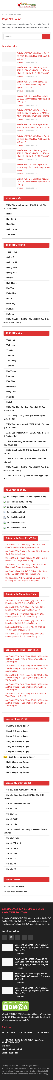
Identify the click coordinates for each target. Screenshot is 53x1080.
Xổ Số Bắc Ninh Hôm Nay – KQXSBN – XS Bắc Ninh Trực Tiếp (25, 207)
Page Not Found (15, 14)
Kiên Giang (11, 381)
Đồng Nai (10, 397)
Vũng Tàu (10, 340)
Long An (10, 376)
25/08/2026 (30, 105)
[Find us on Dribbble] (30, 937)
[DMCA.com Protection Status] (15, 1006)
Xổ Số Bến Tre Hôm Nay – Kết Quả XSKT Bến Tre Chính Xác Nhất (26, 434)
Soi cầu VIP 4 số (13, 843)
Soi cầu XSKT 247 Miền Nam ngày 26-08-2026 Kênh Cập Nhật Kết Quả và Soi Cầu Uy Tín (33, 99)
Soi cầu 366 (11, 814)
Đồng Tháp (11, 392)
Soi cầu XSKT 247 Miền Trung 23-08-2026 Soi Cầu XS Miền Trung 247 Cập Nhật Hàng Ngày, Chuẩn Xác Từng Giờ (26, 703)
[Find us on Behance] (24, 937)
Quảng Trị (10, 257)
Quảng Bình (11, 273)
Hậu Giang (11, 386)
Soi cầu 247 (11, 809)
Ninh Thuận (11, 283)
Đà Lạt (9, 402)
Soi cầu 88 (11, 864)
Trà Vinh (10, 350)
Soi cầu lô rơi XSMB (16, 522)
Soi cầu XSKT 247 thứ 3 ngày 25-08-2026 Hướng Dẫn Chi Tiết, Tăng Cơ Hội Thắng (33, 167)
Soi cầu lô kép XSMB (16, 517)
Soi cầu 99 (11, 869)
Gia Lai (9, 298)
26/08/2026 (30, 62)
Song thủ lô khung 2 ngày (17, 741)
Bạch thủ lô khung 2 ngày (17, 726)
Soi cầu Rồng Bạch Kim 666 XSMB (21, 790)
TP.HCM (10, 355)
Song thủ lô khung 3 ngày (17, 746)
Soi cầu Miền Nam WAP (14, 886)
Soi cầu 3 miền (12, 838)
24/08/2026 (30, 145)
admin (21, 62)
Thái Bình (10, 234)
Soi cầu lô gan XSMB (16, 512)
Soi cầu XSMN (25, 1032)
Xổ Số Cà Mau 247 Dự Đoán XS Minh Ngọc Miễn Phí (26, 477)
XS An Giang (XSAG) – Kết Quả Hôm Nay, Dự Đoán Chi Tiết (24, 417)
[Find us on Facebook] (4, 937)
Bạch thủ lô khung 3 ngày (17, 731)
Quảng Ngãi (11, 262)
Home (4, 14)
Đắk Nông (10, 303)
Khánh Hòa (11, 293)
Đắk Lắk (9, 309)
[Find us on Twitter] (11, 937)
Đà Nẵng (10, 314)
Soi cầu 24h (11, 824)
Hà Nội (9, 214)
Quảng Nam (11, 267)
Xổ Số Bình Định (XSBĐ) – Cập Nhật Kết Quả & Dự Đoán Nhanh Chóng (26, 321)
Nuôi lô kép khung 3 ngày (17, 767)
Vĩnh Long (10, 345)
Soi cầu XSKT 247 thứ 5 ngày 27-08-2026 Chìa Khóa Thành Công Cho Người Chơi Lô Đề (32, 85)
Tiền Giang (11, 361)
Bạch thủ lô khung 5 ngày (17, 736)
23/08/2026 (30, 188)
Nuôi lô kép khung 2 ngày (17, 762)
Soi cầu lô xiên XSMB (16, 528)
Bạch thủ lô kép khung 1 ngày (22, 757)
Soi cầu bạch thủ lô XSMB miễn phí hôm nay (26, 497)
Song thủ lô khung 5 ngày (17, 752)
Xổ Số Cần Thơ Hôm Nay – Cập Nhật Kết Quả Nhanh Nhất (24, 409)
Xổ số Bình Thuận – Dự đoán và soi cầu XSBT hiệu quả (25, 460)
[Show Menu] (3, 5)
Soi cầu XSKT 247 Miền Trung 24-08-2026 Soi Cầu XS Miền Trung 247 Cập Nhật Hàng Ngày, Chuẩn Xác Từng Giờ (26, 687)
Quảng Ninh (11, 229)
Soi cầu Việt (11, 853)
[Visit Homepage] (26, 5)
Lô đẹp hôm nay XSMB (17, 507)
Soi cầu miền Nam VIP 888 (18, 804)
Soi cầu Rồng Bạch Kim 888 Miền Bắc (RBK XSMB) (24, 797)
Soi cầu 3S (11, 859)
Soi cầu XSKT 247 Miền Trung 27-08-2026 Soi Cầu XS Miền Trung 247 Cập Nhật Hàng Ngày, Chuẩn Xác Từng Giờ (33, 70)
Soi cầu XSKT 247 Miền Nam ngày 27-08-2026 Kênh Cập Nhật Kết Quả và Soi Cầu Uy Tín (33, 56)
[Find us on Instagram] (17, 937)
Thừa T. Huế (11, 252)
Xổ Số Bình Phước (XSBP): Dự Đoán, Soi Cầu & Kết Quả (25, 451)
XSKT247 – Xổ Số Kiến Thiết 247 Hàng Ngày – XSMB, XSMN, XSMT (23, 1041)
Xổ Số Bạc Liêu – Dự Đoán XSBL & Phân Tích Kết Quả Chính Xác (26, 426)
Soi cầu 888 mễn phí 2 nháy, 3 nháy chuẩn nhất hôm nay (25, 831)
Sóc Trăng (11, 371)
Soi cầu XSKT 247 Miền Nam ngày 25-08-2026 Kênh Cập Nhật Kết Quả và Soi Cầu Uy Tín (33, 139)
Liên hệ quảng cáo (10, 1053)
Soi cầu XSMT (42, 1032)
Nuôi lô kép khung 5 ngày (17, 772)
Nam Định (10, 224)
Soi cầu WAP (12, 819)
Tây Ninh (10, 366)
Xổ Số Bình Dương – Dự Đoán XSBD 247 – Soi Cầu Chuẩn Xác (25, 443)
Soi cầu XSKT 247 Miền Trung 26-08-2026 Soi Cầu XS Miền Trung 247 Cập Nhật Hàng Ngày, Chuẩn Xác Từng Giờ (33, 113)
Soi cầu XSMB (8, 1032)
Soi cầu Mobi (12, 848)
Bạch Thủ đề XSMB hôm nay (19, 502)
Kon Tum (10, 288)
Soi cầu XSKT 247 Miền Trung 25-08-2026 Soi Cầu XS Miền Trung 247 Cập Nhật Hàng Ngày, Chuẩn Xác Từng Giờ (33, 153)
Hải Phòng (11, 219)
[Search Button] (50, 5)
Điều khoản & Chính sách (13, 1049)
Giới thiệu (6, 1046)
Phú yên (9, 278)
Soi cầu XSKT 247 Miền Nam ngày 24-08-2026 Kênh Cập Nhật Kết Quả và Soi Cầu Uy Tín (33, 182)
